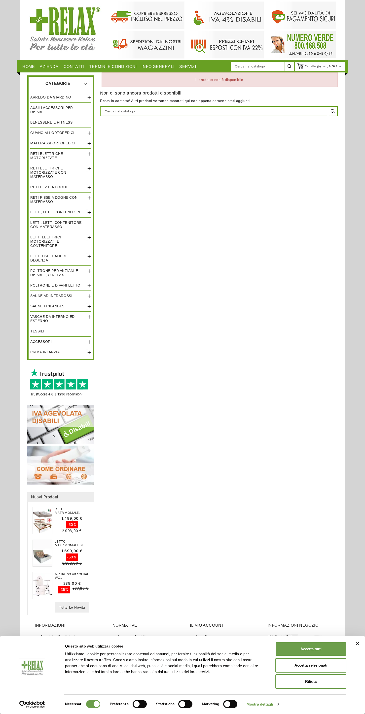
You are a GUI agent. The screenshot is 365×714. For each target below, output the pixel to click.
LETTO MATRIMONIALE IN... (70, 543)
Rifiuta (311, 681)
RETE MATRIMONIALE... (68, 511)
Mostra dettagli (260, 704)
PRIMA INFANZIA (45, 352)
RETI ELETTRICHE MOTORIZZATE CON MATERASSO (48, 172)
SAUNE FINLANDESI (48, 306)
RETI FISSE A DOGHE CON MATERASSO (53, 199)
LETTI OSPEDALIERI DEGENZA (48, 258)
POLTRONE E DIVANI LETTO (55, 285)
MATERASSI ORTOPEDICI (52, 143)
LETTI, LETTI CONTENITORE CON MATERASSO (55, 225)
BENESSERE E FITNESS (51, 122)
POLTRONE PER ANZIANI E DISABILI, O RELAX (54, 273)
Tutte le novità (72, 607)
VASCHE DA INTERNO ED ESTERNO (52, 319)
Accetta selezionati (310, 665)
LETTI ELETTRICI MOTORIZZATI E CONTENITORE (45, 241)
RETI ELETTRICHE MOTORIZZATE (46, 156)
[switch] (140, 704)
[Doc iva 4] (60, 424)
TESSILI (37, 331)
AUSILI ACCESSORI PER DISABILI (51, 110)
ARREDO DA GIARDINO (50, 97)
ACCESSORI (41, 342)
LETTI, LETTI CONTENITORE (55, 212)
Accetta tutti (311, 649)
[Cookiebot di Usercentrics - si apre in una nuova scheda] (32, 704)
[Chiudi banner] (357, 643)
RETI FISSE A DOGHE (49, 187)
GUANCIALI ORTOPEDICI (52, 133)
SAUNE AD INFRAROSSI (51, 296)
